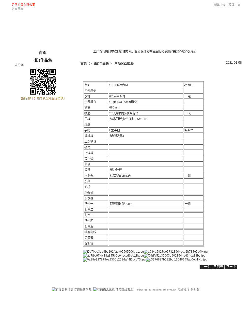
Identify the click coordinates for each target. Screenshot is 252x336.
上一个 (205, 267)
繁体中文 (220, 5)
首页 (83, 63)
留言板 (228, 18)
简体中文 (234, 5)
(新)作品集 (210, 18)
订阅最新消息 (83, 289)
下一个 (231, 267)
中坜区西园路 (124, 63)
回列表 (218, 267)
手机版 (195, 289)
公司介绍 (168, 18)
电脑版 (182, 289)
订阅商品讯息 (124, 289)
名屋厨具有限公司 (23, 5)
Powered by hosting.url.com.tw (156, 290)
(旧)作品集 (188, 18)
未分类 (19, 65)
